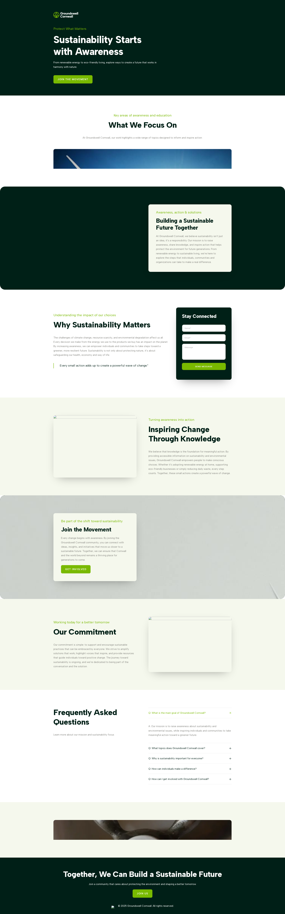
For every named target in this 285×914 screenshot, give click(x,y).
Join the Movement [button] (73, 79)
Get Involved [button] (75, 569)
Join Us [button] (142, 893)
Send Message (203, 366)
